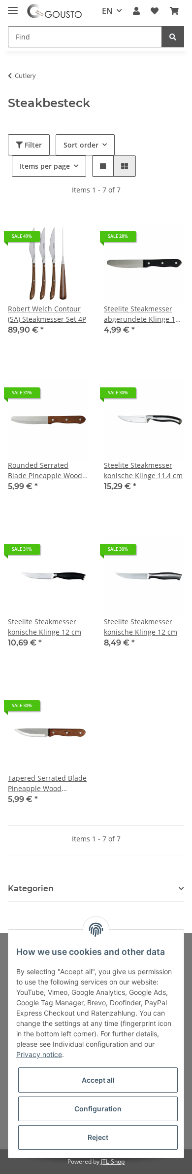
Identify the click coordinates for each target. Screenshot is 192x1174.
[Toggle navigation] (13, 6)
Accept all (98, 1080)
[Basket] (174, 11)
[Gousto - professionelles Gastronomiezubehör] (54, 11)
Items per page (45, 166)
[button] (136, 11)
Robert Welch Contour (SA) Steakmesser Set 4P (47, 314)
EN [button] (107, 10)
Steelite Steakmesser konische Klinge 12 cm (44, 627)
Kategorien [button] (31, 888)
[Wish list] (154, 11)
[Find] (172, 36)
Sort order (81, 145)
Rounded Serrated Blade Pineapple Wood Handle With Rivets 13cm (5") (45, 470)
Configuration (98, 1108)
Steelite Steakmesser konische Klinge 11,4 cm (143, 470)
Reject (98, 1137)
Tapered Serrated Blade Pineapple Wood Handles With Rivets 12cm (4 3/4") (47, 783)
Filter (32, 145)
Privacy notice (39, 1054)
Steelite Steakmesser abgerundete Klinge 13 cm (141, 314)
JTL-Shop (113, 1161)
